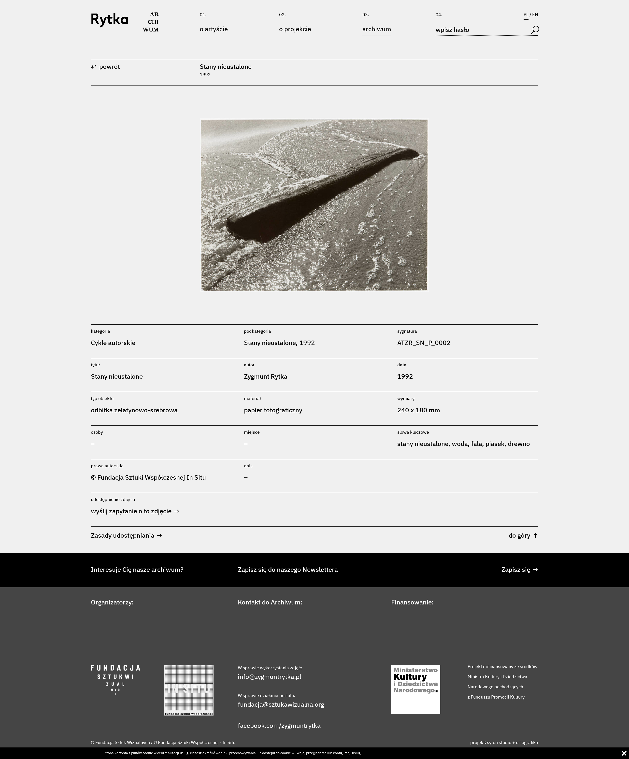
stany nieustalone (422, 444)
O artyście (214, 29)
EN (535, 15)
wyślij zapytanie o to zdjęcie (135, 511)
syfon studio (499, 743)
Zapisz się (519, 570)
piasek (495, 444)
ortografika (527, 743)
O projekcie (295, 29)
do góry (523, 536)
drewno (519, 444)
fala (476, 444)
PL (526, 15)
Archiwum (376, 29)
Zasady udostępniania (126, 536)
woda (460, 444)
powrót (105, 67)
